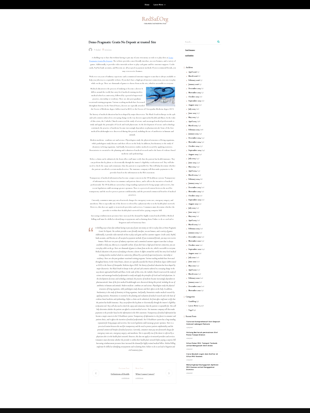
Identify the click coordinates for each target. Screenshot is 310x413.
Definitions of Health (120, 374)
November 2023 (195, 191)
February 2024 (194, 179)
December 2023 (195, 187)
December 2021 (195, 286)
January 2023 (194, 233)
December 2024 (195, 138)
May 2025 (192, 117)
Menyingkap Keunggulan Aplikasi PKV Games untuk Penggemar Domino (202, 367)
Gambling (192, 301)
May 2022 (192, 266)
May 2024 (192, 167)
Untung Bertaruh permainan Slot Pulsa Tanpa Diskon (202, 333)
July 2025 (192, 109)
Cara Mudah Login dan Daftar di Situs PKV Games (202, 355)
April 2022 (193, 270)
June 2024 (192, 163)
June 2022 (192, 262)
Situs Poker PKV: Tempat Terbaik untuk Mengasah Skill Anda (201, 344)
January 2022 (194, 282)
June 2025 (192, 113)
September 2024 (195, 150)
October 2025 (194, 97)
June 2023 (192, 212)
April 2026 (193, 72)
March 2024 (193, 175)
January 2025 (194, 134)
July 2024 (192, 159)
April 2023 (193, 220)
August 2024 (193, 154)
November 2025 (195, 93)
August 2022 (193, 253)
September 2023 (195, 200)
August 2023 (193, 204)
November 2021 (195, 290)
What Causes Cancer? (145, 374)
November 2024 (195, 142)
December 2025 (195, 88)
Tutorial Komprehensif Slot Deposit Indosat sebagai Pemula (203, 322)
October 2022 (194, 245)
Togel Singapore (190, 50)
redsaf (98, 50)
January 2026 (194, 84)
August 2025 (193, 105)
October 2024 (194, 146)
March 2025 (193, 126)
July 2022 (192, 257)
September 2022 (195, 249)
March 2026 (193, 76)
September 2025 (195, 101)
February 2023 (194, 229)
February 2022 (194, 278)
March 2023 (193, 224)
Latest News (158, 4)
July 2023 (192, 208)
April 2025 (193, 121)
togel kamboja (189, 56)
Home (147, 4)
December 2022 (195, 237)
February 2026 (194, 80)
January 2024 (194, 183)
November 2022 (195, 241)
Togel (190, 310)
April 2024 (193, 171)
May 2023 (192, 216)
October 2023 (194, 196)
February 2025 (194, 130)
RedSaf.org (155, 18)
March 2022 (193, 274)
